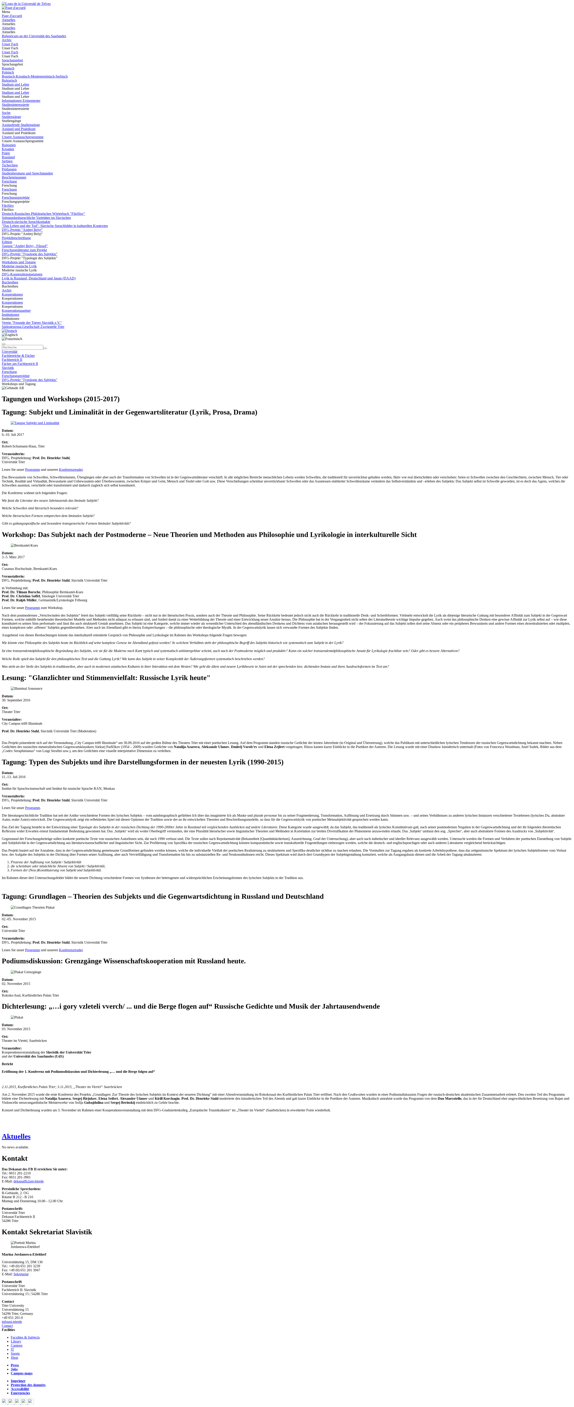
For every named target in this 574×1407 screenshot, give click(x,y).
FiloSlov (8, 205)
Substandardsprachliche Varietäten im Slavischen (36, 218)
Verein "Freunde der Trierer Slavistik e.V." (32, 323)
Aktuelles (8, 20)
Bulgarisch (9, 80)
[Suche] (3, 344)
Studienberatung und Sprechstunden (27, 173)
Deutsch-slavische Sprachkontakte (26, 222)
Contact (7, 1326)
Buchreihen (10, 282)
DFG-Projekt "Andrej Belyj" (22, 230)
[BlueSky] (11, 1403)
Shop (14, 1357)
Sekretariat (20, 1274)
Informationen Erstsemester (21, 101)
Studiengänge (11, 117)
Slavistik (8, 368)
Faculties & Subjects (25, 1337)
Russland (8, 157)
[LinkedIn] (30, 1403)
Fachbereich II (12, 360)
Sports (15, 1353)
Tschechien (10, 165)
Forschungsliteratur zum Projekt (24, 250)
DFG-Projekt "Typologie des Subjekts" (29, 254)
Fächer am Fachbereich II (20, 364)
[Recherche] (45, 348)
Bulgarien (9, 145)
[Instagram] (24, 1403)
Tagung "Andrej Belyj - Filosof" (25, 246)
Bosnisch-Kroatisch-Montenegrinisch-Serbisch (35, 76)
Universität (9, 351)
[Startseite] (26, 4)
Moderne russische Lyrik (19, 266)
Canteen (16, 1345)
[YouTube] (18, 1403)
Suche (6, 113)
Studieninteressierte (15, 105)
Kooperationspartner (16, 310)
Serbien (7, 161)
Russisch (8, 68)
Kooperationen (12, 294)
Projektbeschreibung (16, 238)
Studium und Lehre (15, 84)
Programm (32, 469)
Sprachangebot (12, 60)
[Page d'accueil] (14, 8)
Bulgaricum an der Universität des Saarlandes (34, 36)
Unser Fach (10, 44)
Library (16, 1341)
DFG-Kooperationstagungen (22, 274)
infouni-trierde (12, 1322)
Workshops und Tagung (19, 262)
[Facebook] (5, 1403)
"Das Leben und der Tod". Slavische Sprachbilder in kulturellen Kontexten (55, 226)
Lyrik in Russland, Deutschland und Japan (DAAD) (39, 278)
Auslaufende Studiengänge (21, 125)
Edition (7, 242)
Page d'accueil (12, 16)
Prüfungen (9, 169)
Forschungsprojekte (16, 197)
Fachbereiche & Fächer (18, 356)
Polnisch (8, 72)
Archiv (7, 40)
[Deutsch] (9, 331)
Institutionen (10, 314)
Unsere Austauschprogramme (22, 137)
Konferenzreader (71, 469)
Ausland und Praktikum (18, 129)
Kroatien (8, 149)
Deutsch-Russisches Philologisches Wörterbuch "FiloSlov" (43, 214)
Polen (6, 153)
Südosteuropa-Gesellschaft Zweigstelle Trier (33, 327)
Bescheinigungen (14, 177)
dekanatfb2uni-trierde (28, 1181)
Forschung (9, 181)
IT (12, 1349)
